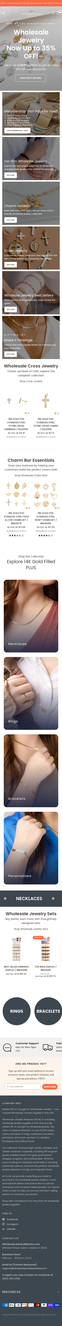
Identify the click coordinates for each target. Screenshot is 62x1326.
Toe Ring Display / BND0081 (46, 968)
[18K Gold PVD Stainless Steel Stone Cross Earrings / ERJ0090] (16, 401)
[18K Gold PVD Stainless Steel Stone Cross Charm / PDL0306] (46, 401)
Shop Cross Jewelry (31, 381)
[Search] (53, 13)
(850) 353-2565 (11, 1278)
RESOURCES (11, 1292)
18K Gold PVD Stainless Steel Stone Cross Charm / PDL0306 (46, 424)
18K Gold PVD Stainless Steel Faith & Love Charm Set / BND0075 (16, 518)
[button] (30, 78)
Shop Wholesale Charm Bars (31, 475)
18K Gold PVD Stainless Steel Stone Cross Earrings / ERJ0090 (16, 424)
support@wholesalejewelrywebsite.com (24, 1268)
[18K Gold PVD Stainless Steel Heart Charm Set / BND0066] (46, 495)
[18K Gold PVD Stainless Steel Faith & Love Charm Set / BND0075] (16, 495)
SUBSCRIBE (50, 1087)
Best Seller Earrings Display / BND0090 (16, 968)
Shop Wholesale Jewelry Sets (31, 929)
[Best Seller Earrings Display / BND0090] (16, 949)
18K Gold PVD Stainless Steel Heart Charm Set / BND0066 (46, 518)
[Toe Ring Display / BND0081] (46, 949)
